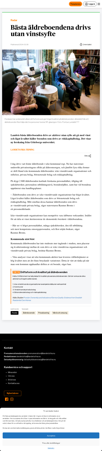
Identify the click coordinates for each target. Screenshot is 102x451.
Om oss (11, 376)
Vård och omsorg (60, 313)
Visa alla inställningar (51, 443)
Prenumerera (75, 4)
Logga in (92, 4)
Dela (86, 156)
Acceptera (51, 435)
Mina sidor (12, 372)
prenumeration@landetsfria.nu (41, 353)
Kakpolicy (51, 448)
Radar (14, 20)
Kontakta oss (14, 383)
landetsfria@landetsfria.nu (29, 356)
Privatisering (43, 313)
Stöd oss (12, 380)
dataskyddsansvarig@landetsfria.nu (40, 359)
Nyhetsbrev (12, 393)
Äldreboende (29, 313)
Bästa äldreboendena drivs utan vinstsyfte (51, 31)
